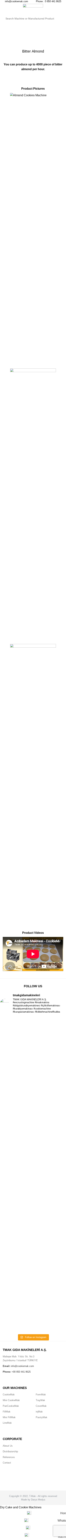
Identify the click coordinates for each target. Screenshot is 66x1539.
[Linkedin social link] (36, 1480)
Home (6, 36)
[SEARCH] (58, 18)
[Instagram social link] (32, 1480)
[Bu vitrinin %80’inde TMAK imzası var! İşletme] (33, 1141)
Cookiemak (18, 36)
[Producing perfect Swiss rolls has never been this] (33, 1069)
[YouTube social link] (34, 1480)
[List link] (16, 1395)
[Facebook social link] (30, 1480)
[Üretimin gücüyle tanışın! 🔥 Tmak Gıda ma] (33, 1183)
